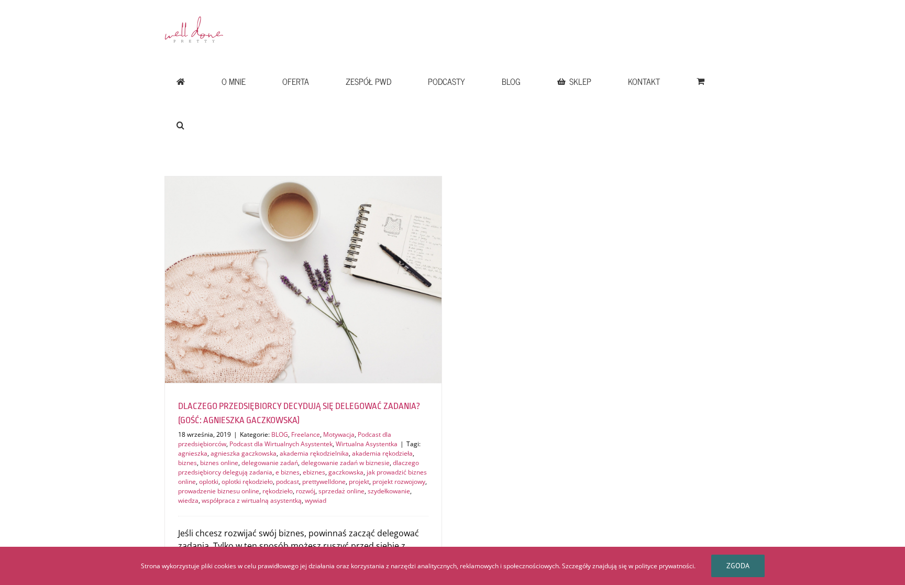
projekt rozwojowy (398, 481)
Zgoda (737, 565)
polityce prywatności (664, 565)
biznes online (219, 462)
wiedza (188, 500)
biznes (187, 462)
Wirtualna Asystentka (367, 443)
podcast (287, 481)
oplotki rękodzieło (247, 481)
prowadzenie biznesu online (218, 491)
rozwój (305, 491)
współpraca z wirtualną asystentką (252, 500)
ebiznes (314, 472)
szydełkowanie (389, 491)
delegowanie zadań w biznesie (345, 462)
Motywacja (339, 434)
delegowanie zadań (269, 462)
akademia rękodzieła (382, 453)
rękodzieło (277, 491)
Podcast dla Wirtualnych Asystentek (281, 443)
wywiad (315, 500)
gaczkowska (345, 472)
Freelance (305, 434)
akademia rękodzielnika (314, 453)
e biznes (287, 472)
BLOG (279, 434)
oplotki (208, 481)
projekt (359, 481)
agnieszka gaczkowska (244, 453)
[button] (180, 125)
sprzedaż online (341, 491)
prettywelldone (324, 481)
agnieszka (192, 453)
